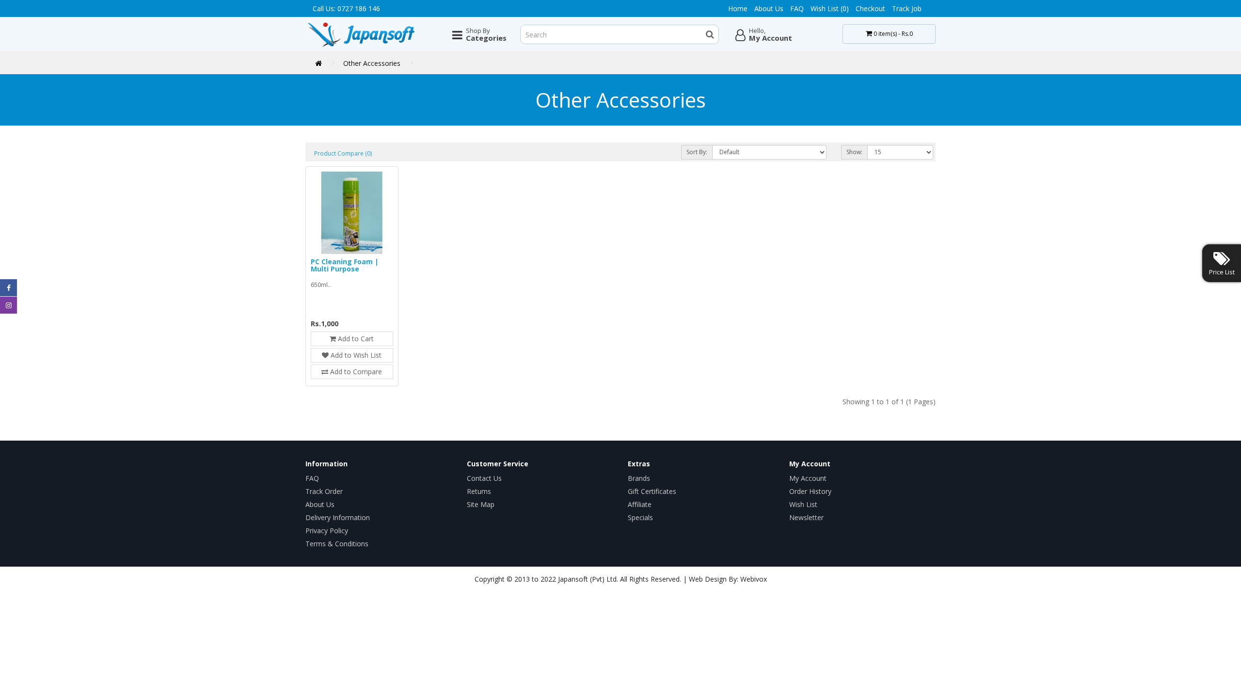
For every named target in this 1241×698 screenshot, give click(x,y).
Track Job (907, 8)
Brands (639, 478)
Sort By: (696, 152)
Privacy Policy (326, 530)
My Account (808, 478)
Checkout (870, 8)
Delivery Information (337, 517)
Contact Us (484, 478)
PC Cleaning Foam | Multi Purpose (345, 265)
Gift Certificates (652, 491)
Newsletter (806, 517)
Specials (640, 517)
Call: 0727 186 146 (346, 8)
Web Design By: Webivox (728, 579)
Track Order (324, 491)
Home (738, 8)
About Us (768, 8)
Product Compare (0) (343, 153)
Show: (854, 152)
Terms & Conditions (336, 543)
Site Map (480, 504)
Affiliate (640, 504)
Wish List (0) (830, 8)
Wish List (803, 504)
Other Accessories (371, 63)
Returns (479, 491)
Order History (810, 491)
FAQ (797, 8)
